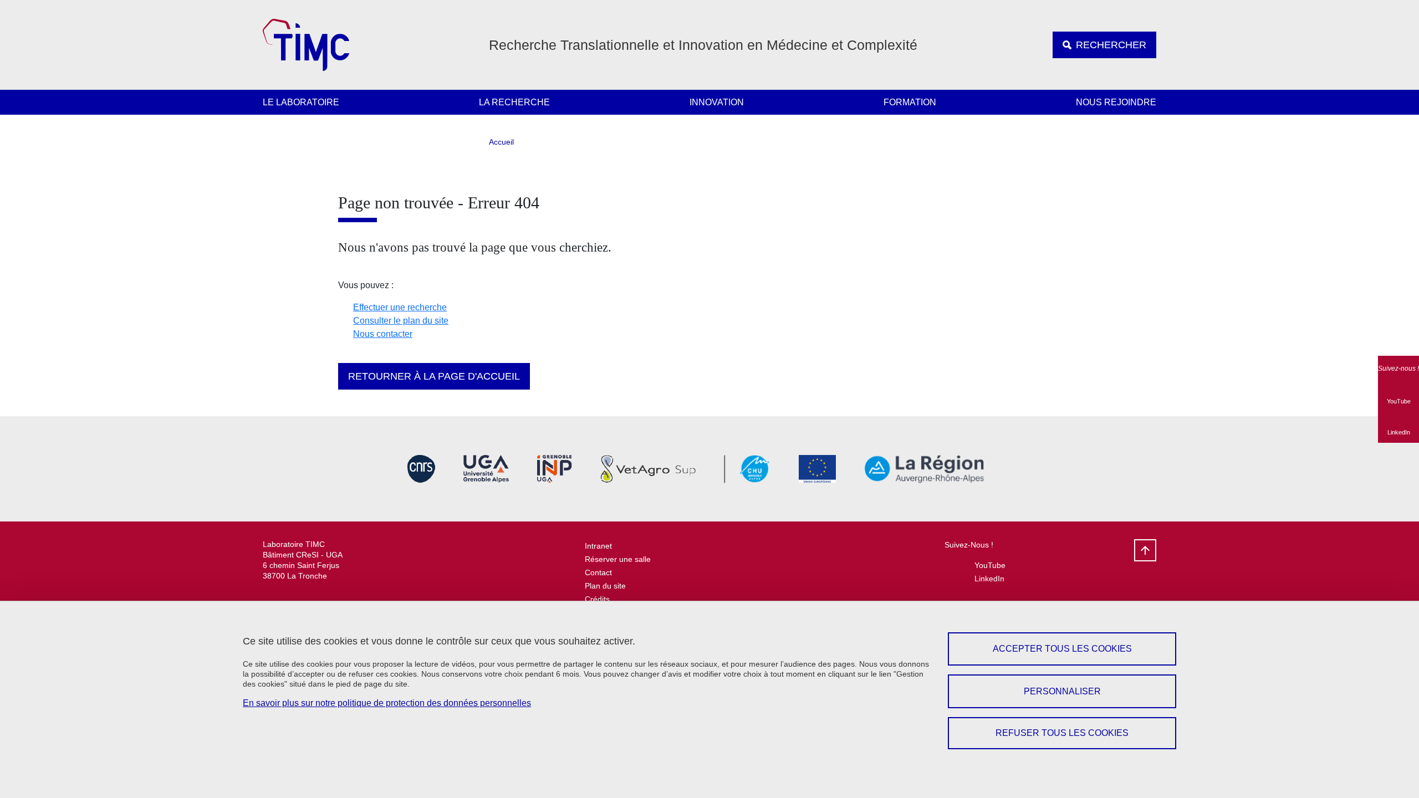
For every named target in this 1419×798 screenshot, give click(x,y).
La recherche (514, 102)
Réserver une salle (618, 559)
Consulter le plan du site (400, 320)
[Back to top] (1145, 550)
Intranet (598, 545)
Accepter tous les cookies (1062, 648)
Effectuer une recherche (400, 307)
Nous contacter (382, 334)
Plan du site (605, 585)
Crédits (597, 599)
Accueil (501, 141)
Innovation (717, 102)
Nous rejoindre (1116, 102)
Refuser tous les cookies (1062, 733)
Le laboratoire (301, 102)
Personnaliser (1062, 691)
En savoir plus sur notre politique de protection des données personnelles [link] (387, 703)
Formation (910, 102)
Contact (598, 572)
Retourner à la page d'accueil (434, 376)
